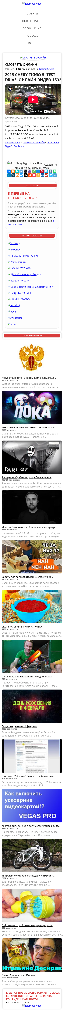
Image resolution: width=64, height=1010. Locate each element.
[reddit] (30, 175)
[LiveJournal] (13, 175)
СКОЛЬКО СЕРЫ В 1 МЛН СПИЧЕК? (22, 626)
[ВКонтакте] (9, 171)
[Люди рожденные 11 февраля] (32, 707)
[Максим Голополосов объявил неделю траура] (32, 507)
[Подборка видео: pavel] (12, 311)
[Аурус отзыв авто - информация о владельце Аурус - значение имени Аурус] (32, 358)
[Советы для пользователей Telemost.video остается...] (32, 557)
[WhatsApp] (34, 171)
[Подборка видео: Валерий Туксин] (18, 280)
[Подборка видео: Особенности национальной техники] (31, 286)
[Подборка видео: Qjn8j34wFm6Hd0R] (20, 293)
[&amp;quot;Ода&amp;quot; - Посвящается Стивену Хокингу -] (32, 458)
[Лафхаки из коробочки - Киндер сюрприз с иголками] (32, 906)
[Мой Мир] (38, 171)
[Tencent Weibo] (55, 175)
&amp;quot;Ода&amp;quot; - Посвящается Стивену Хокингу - (26, 477)
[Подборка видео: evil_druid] (15, 305)
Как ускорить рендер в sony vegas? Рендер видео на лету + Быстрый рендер (31, 825)
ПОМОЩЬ (31, 35)
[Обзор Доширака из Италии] (32, 955)
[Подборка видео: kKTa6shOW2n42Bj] (20, 268)
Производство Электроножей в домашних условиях (27, 676)
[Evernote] (54, 171)
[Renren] (42, 175)
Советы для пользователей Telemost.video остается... (26, 576)
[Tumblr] (50, 171)
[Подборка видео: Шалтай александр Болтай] (24, 274)
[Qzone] (38, 175)
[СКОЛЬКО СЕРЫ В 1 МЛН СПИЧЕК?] (32, 607)
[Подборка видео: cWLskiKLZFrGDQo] (20, 299)
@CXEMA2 (10, 68)
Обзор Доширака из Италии (18, 975)
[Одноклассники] (13, 171)
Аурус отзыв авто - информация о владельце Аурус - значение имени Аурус (28, 377)
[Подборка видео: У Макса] (14, 243)
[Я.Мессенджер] (17, 171)
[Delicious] (21, 175)
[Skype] (46, 171)
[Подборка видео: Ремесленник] (17, 262)
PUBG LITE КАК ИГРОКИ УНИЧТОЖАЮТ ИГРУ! (28, 427)
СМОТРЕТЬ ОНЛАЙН (21, 64)
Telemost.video (46, 68)
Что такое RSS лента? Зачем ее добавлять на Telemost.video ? (28, 776)
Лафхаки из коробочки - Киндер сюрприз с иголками (27, 925)
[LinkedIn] (9, 175)
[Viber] (29, 171)
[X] (25, 171)
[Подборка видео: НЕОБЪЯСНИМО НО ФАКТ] (24, 255)
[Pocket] (34, 175)
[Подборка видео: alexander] (15, 249)
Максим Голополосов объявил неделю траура (29, 527)
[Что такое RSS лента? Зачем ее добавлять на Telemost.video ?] (32, 756)
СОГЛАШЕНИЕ (32, 28)
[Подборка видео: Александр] (15, 317)
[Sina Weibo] (46, 175)
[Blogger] (17, 175)
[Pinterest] (42, 171)
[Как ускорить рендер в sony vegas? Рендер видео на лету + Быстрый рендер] (32, 806)
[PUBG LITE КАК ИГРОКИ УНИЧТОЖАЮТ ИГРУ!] (32, 408)
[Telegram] (21, 171)
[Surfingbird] (51, 175)
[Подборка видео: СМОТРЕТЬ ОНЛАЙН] (33, 57)
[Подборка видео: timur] (12, 324)
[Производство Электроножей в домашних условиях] (32, 657)
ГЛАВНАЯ (32, 13)
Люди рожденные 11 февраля (19, 726)
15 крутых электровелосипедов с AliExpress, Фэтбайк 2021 (27, 875)
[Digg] (26, 175)
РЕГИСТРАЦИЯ (32, 185)
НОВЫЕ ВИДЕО (32, 21)
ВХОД (31, 43)
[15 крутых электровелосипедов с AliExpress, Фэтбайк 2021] (32, 856)
